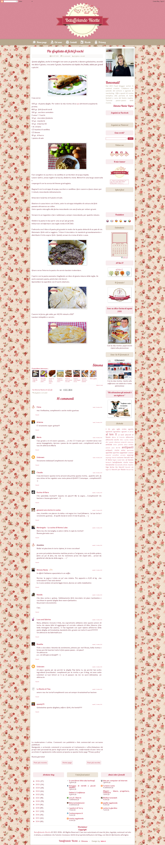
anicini (108, 448)
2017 (38, 811)
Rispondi (37, 414)
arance (130, 453)
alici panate (110, 442)
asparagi (130, 455)
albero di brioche (118, 437)
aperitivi (109, 452)
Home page (42, 42)
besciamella (110, 465)
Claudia (40, 472)
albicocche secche (112, 440)
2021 (38, 798)
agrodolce (116, 431)
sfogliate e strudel (79, 56)
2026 (38, 781)
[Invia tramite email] (64, 390)
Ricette (88, 42)
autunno (120, 457)
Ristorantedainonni (76, 803)
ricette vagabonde (76, 818)
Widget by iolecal (99, 385)
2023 (38, 791)
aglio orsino (121, 429)
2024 (38, 787)
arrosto (123, 455)
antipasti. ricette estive (115, 450)
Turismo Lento (109, 785)
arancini (108, 455)
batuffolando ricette (120, 462)
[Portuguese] (130, 221)
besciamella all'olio (121, 465)
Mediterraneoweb (110, 797)
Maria (39, 437)
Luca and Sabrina (44, 619)
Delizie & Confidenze (77, 792)
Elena (39, 407)
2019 (38, 804)
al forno (130, 432)
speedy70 (40, 704)
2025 (38, 784)
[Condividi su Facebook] (70, 390)
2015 (38, 818)
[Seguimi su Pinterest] (121, 153)
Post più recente (40, 762)
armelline (116, 455)
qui (78, 103)
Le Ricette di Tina (43, 689)
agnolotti (109, 431)
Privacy (102, 42)
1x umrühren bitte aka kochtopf (82, 780)
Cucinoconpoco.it (76, 813)
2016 (38, 814)
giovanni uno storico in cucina (49, 510)
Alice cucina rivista (126, 440)
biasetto (130, 465)
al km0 (121, 435)
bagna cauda (117, 460)
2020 (38, 801)
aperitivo (116, 453)
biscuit (128, 470)
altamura (117, 442)
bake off (124, 460)
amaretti (124, 442)
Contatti (73, 42)
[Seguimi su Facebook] (112, 153)
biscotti (121, 467)
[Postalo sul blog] (66, 390)
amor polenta (118, 445)
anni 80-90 (116, 448)
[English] (108, 221)
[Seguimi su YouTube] (126, 153)
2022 (38, 794)
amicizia (109, 444)
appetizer (124, 452)
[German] (116, 221)
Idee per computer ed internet (115, 780)
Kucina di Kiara (43, 492)
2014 (38, 821)
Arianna (40, 422)
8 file (108, 429)
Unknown (40, 457)
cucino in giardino (110, 808)
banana (130, 460)
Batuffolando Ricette (42, 832)
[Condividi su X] (68, 390)
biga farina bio (112, 467)
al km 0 (111, 434)
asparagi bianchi (111, 458)
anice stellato (128, 445)
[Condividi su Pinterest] (71, 390)
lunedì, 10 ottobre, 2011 (97, 407)
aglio (113, 429)
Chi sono (58, 42)
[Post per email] (60, 390)
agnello (130, 429)
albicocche (129, 437)
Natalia (39, 594)
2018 (38, 808)
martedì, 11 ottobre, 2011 (97, 492)
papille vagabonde (110, 803)
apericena (130, 450)
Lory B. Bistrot (75, 797)
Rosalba (40, 644)
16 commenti (66, 56)
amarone (130, 442)
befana (131, 462)
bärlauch (108, 462)
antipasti (127, 447)
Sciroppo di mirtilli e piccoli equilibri (82, 786)
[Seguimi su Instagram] (117, 153)
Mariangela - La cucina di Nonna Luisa (52, 527)
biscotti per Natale (119, 469)
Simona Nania (42, 570)
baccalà (127, 457)
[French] (112, 221)
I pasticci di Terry (76, 808)
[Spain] (121, 221)
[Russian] (125, 221)
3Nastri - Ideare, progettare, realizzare (116, 792)
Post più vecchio (93, 762)
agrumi (124, 431)
